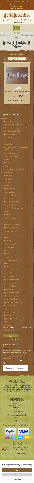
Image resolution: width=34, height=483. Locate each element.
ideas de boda (9, 198)
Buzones (7, 163)
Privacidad (30, 465)
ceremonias (8, 172)
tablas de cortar (10, 322)
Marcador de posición (11, 296)
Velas (6, 166)
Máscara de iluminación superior (14, 302)
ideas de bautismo (10, 192)
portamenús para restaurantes (14, 260)
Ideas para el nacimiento (12, 202)
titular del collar (10, 247)
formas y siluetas (10, 185)
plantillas (8, 315)
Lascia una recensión (7, 358)
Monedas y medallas (11, 228)
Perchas (7, 141)
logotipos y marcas (10, 218)
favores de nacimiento (11, 156)
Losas (6, 221)
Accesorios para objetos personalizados (16, 128)
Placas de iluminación (11, 244)
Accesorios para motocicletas (13, 125)
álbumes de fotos (10, 134)
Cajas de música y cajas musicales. (15, 169)
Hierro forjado (9, 182)
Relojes (7, 234)
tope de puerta (9, 179)
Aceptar (17, 470)
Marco (7, 254)
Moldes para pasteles (11, 312)
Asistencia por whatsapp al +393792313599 (17, 1)
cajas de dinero (9, 276)
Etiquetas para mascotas (12, 224)
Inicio (2, 35)
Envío (17, 409)
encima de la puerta (11, 306)
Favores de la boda (10, 153)
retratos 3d (8, 273)
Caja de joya (8, 257)
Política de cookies (24, 465)
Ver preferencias (17, 479)
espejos (7, 309)
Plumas (7, 237)
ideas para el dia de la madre (13, 195)
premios (7, 267)
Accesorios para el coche (12, 121)
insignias (7, 211)
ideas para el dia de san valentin (14, 208)
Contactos (17, 417)
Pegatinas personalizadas (12, 131)
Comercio (7, 35)
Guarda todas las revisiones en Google (11, 356)
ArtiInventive (17, 14)
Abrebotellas (8, 144)
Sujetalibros (8, 176)
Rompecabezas (9, 270)
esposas (7, 159)
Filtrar (11, 336)
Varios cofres (9, 289)
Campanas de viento (11, 283)
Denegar (17, 474)
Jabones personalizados (12, 280)
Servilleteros (8, 263)
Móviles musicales (10, 189)
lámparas (8, 215)
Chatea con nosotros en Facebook (17, 415)
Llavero (7, 250)
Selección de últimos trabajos (17, 405)
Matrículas (8, 325)
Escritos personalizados (12, 293)
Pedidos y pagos (17, 407)
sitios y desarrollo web (11, 299)
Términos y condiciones (17, 411)
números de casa (10, 231)
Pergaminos (8, 241)
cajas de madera (10, 286)
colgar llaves (9, 138)
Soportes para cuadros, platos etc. (14, 319)
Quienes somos (17, 403)
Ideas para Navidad (10, 205)
